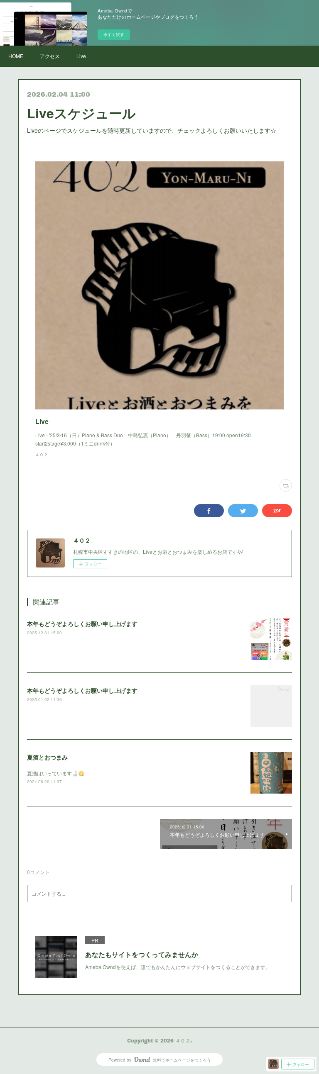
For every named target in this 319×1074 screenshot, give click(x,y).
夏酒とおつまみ (47, 757)
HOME (15, 55)
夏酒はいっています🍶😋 (55, 773)
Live (81, 55)
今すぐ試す (113, 34)
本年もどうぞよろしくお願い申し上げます (82, 623)
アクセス (50, 55)
